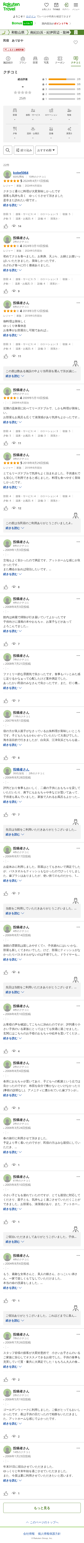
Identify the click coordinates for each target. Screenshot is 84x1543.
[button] (24, 174)
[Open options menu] (78, 172)
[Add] (76, 42)
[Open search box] (7, 150)
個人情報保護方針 (49, 1533)
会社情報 (29, 1533)
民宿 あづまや (13, 40)
